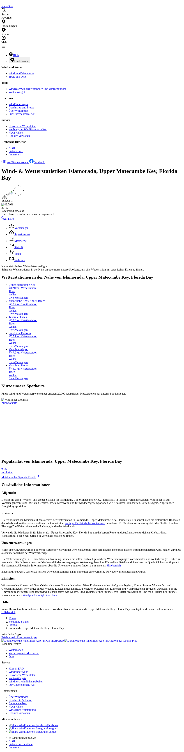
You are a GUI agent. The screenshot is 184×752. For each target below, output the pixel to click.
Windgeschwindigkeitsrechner (40, 595)
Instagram (52, 728)
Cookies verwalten (19, 135)
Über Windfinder (18, 110)
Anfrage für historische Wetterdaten (85, 523)
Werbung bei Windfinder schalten (28, 129)
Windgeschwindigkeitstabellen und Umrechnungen (37, 88)
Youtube (51, 731)
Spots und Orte (17, 76)
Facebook (39, 162)
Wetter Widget (17, 92)
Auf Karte (8, 218)
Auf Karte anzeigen (18, 162)
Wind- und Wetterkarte (21, 73)
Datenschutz (16, 151)
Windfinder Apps (18, 104)
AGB (12, 148)
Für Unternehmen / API (22, 113)
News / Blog (16, 132)
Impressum (15, 154)
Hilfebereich (114, 565)
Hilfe (16, 55)
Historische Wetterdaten (22, 126)
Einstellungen (21, 61)
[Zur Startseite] (1, 2)
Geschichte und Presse (21, 107)
